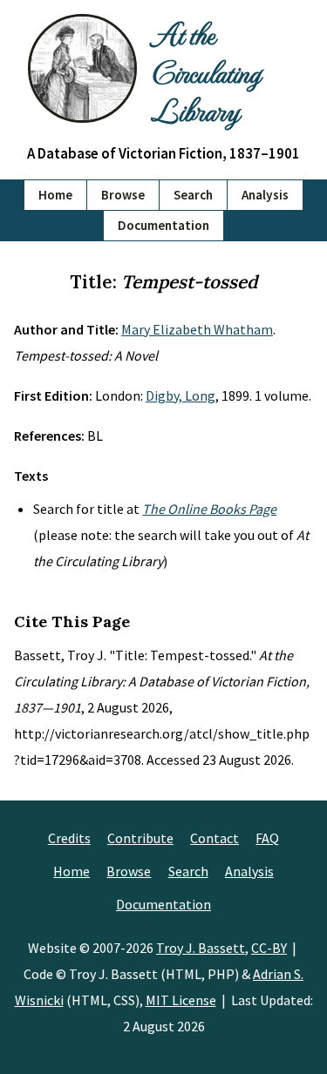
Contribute (140, 838)
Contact (214, 838)
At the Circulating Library (205, 71)
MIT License (181, 1000)
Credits (69, 838)
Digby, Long (180, 395)
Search (193, 194)
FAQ (267, 838)
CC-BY (269, 947)
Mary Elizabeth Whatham (197, 329)
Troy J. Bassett (200, 947)
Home (55, 194)
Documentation (163, 225)
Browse (123, 194)
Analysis (265, 194)
